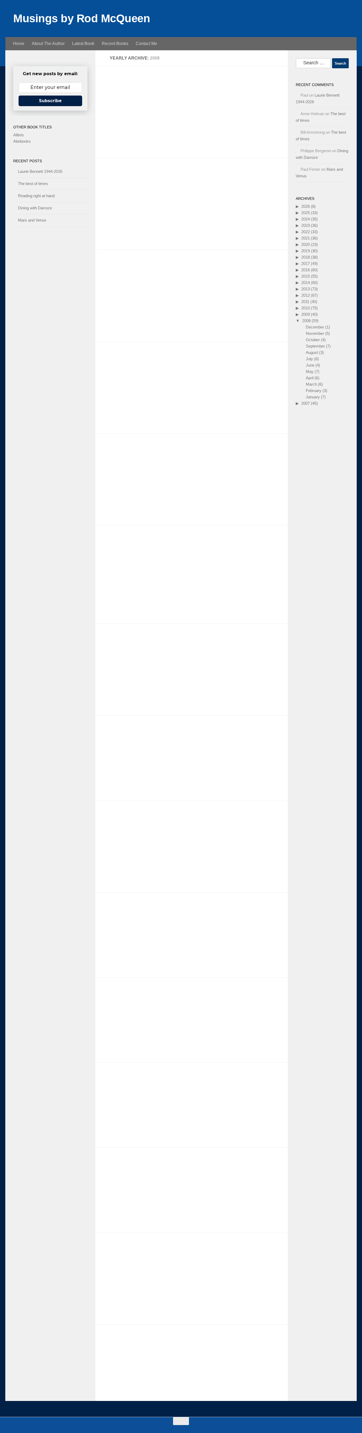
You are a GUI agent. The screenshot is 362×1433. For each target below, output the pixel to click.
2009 (305, 314)
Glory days (117, 1252)
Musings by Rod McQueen (81, 18)
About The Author (48, 43)
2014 (305, 282)
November (315, 333)
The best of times (33, 183)
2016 (305, 270)
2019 (305, 251)
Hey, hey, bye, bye (126, 361)
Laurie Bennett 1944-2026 (40, 171)
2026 (305, 206)
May (310, 371)
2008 (306, 320)
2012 (305, 295)
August (312, 352)
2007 (305, 403)
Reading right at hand (36, 195)
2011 (305, 301)
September (315, 346)
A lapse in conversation (133, 177)
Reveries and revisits (130, 1082)
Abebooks (22, 141)
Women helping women (133, 1344)
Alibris (18, 135)
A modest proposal (127, 545)
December (315, 327)
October (313, 339)
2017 (305, 263)
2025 (305, 212)
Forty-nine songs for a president (143, 86)
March (311, 384)
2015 (305, 276)
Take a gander (121, 453)
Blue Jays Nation (125, 735)
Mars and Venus (32, 220)
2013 (305, 289)
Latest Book (83, 43)
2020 (305, 244)
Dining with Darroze (35, 208)
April (310, 378)
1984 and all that (124, 269)
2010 (305, 308)
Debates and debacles (132, 912)
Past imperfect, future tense (138, 643)
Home (18, 43)
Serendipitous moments (133, 820)
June (310, 365)
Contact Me (146, 43)
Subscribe (50, 100)
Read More (269, 143)
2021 (305, 238)
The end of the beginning (135, 997)
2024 (305, 219)
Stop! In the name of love (135, 1167)
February (313, 390)
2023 (305, 225)
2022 (305, 231)
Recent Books (115, 43)
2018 (305, 257)
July (309, 359)
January (313, 397)
